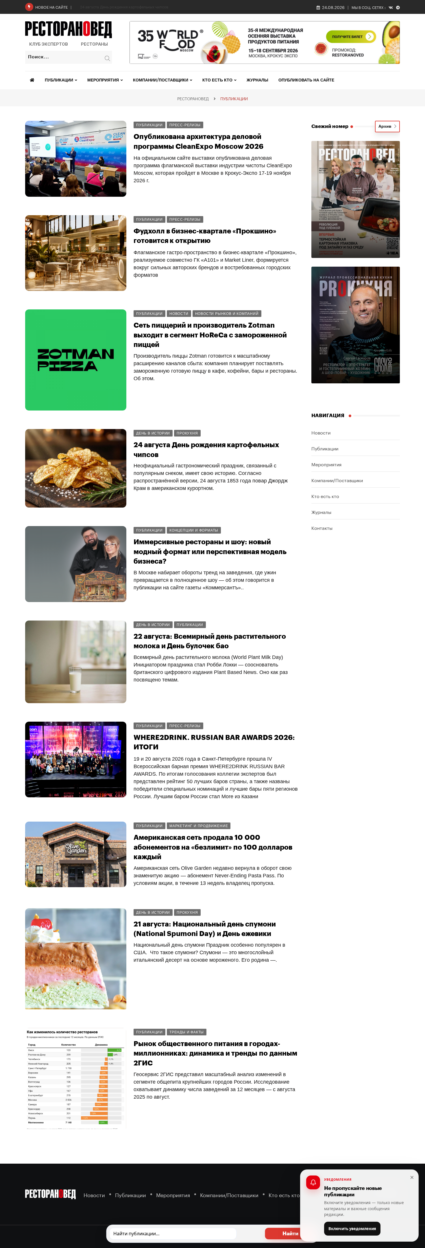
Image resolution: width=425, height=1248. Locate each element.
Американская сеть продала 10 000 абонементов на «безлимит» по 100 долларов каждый (213, 847)
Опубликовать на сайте (306, 80)
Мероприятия (103, 80)
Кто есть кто (217, 80)
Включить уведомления (352, 1228)
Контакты (321, 527)
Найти (290, 1233)
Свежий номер (329, 126)
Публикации (59, 80)
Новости (320, 432)
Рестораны (94, 44)
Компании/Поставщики (160, 80)
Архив (386, 126)
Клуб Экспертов (48, 44)
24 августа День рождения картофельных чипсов (124, 6)
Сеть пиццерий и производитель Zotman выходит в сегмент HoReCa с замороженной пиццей (210, 335)
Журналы (257, 80)
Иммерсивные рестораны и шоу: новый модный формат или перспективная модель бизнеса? (210, 551)
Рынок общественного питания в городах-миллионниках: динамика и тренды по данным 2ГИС (215, 1053)
